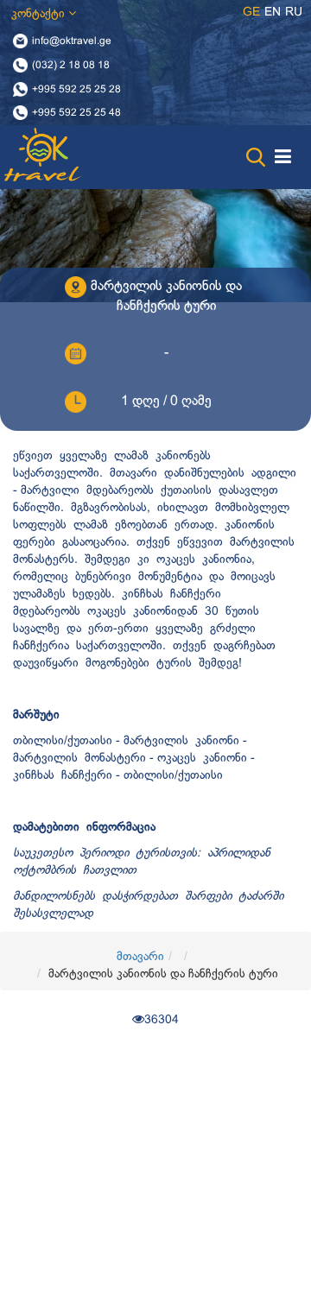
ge (251, 12)
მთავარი (140, 957)
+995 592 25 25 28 (76, 89)
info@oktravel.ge (71, 41)
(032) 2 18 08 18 (71, 65)
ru (293, 12)
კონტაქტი (39, 14)
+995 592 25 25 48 (76, 113)
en (272, 12)
